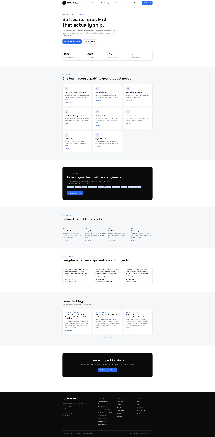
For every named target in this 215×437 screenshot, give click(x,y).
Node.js (124, 187)
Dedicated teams (141, 410)
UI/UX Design (101, 421)
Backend (108, 187)
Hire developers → (75, 193)
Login (136, 3)
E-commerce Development (105, 409)
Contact (127, 3)
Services (95, 3)
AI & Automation (102, 415)
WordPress (70, 187)
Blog (116, 3)
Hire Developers (106, 3)
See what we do (90, 41)
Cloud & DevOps (102, 418)
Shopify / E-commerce (134, 187)
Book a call (147, 3)
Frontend (101, 187)
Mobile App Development (105, 412)
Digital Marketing (102, 424)
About (121, 3)
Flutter (84, 187)
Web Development (103, 406)
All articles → (107, 337)
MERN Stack (116, 187)
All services (140, 407)
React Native (92, 187)
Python (78, 187)
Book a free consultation (72, 41)
